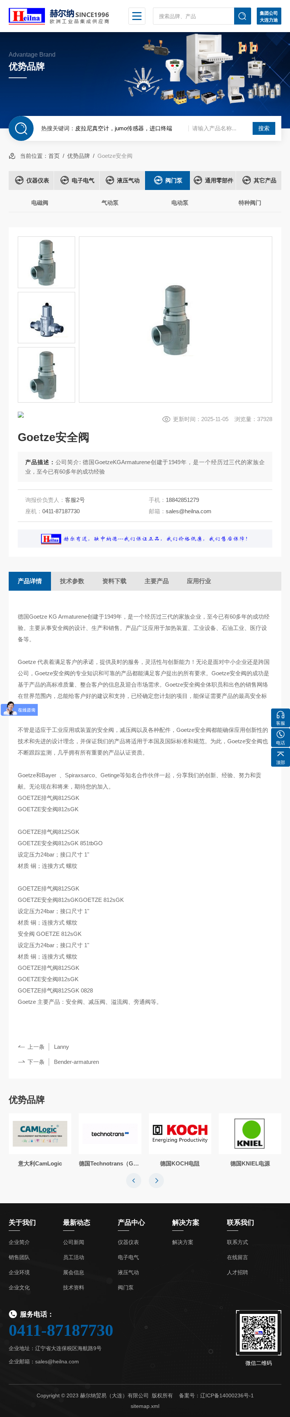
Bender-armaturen (76, 1062)
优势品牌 (78, 156)
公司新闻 (73, 1242)
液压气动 (128, 180)
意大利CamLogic (40, 1163)
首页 (54, 156)
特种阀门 (250, 202)
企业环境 (19, 1272)
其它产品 (265, 180)
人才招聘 (237, 1272)
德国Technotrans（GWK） (110, 1163)
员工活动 (73, 1257)
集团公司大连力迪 (269, 17)
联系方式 (237, 1242)
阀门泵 (173, 180)
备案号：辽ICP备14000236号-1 (216, 1395)
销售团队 (19, 1257)
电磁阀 (39, 202)
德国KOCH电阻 (180, 1163)
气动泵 (110, 202)
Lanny (61, 1046)
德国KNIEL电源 (250, 1163)
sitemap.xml (145, 1406)
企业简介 (19, 1242)
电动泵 (179, 202)
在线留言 (237, 1257)
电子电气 (83, 180)
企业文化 (19, 1287)
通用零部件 (219, 180)
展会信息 (73, 1272)
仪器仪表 (37, 180)
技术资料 (73, 1287)
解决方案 (182, 1242)
